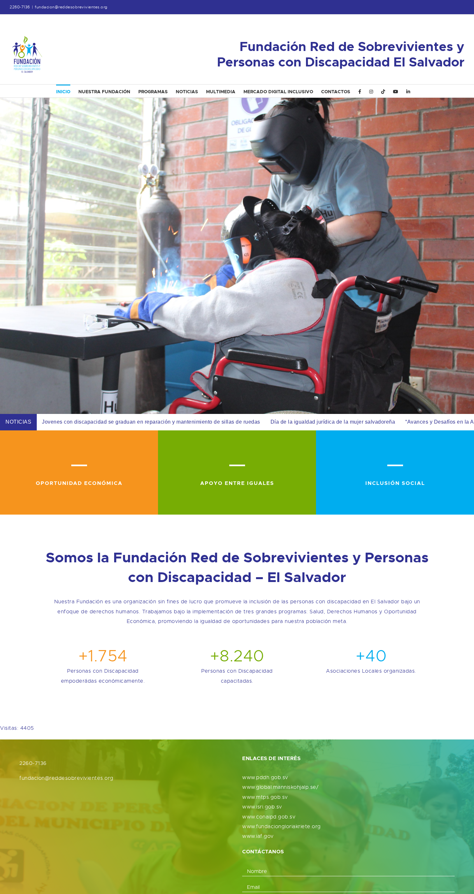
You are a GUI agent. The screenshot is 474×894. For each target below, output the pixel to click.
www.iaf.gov (258, 836)
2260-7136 (33, 763)
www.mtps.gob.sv (265, 797)
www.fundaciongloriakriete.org (281, 826)
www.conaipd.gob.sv (268, 817)
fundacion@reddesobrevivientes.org (71, 7)
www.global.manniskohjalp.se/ (280, 787)
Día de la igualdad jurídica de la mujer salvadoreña (333, 422)
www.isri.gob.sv (262, 807)
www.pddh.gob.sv (265, 777)
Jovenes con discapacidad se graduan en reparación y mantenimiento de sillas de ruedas (151, 422)
